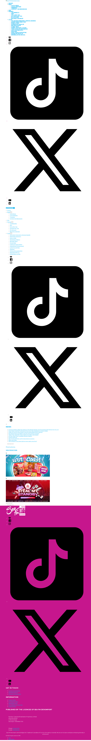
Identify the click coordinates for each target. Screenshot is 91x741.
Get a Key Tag (15, 15)
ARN (10, 738)
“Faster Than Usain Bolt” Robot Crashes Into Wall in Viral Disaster (23, 434)
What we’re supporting (19, 32)
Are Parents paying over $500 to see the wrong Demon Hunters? (24, 433)
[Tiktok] (47, 121)
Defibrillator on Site (18, 34)
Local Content (12, 706)
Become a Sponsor (17, 18)
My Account (15, 17)
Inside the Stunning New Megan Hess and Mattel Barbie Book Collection (26, 432)
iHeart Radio (11, 739)
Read (10, 4)
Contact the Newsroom (19, 9)
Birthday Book (16, 25)
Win (10, 10)
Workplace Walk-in (17, 24)
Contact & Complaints (14, 691)
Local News (15, 5)
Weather (14, 31)
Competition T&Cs (13, 701)
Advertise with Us (13, 692)
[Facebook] (10, 41)
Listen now (9, 208)
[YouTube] (10, 201)
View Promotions (11, 450)
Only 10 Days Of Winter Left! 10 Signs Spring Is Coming (21, 438)
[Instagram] (10, 44)
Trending (14, 8)
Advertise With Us (17, 33)
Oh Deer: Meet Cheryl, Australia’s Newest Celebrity (20, 436)
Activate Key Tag (16, 16)
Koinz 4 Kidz (15, 23)
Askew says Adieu (13, 440)
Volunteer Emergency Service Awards (23, 20)
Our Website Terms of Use (16, 705)
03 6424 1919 (16, 728)
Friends (11, 11)
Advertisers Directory (18, 22)
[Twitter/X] (47, 198)
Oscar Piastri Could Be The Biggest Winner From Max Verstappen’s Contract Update (28, 431)
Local (10, 19)
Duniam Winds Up (13, 437)
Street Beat (15, 26)
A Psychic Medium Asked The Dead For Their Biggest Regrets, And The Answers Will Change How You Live (34, 429)
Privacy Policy (12, 700)
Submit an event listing (19, 27)
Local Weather (16, 6)
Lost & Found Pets (17, 30)
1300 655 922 (16, 730)
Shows (11, 3)
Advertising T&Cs (13, 703)
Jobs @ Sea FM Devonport (19, 29)
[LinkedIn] (10, 204)
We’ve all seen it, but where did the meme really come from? (23, 441)
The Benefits (15, 12)
